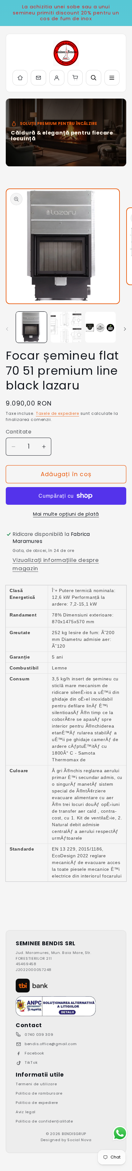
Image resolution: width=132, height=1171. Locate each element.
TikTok (31, 1062)
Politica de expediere (37, 1102)
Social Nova (79, 1139)
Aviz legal (26, 1111)
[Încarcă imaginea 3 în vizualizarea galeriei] (100, 327)
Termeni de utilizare (36, 1084)
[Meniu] (112, 77)
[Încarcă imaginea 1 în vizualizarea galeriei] (31, 327)
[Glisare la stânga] (7, 329)
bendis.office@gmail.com (51, 1043)
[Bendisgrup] (66, 53)
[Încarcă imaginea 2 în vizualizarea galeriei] (66, 327)
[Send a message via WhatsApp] (120, 1133)
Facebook (34, 1053)
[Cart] (75, 77)
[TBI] (32, 986)
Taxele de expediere (57, 413)
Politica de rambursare (39, 1093)
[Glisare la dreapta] (125, 329)
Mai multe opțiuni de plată (66, 514)
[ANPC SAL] (56, 1006)
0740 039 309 (39, 1034)
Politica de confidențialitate (44, 1121)
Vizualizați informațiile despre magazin (55, 564)
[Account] (56, 77)
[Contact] (38, 77)
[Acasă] (20, 77)
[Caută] (93, 77)
